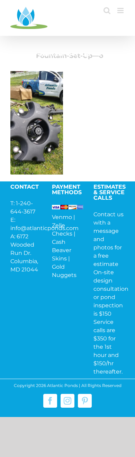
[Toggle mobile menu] (121, 10)
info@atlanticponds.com (44, 228)
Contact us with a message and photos (108, 231)
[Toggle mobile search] (107, 10)
